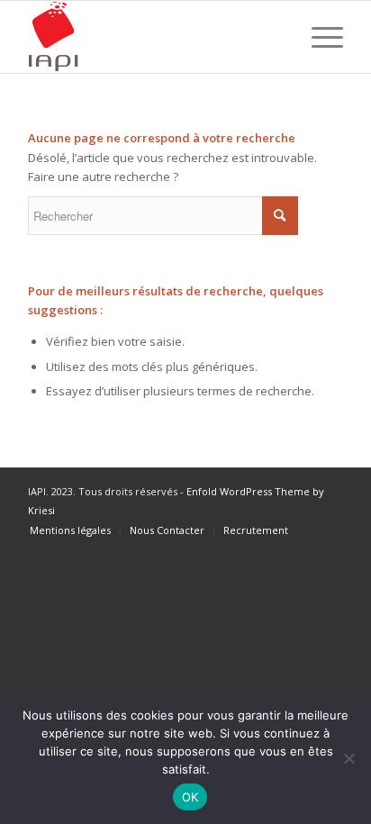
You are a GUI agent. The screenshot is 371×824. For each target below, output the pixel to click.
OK (190, 797)
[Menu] (318, 37)
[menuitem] (70, 530)
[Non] (348, 758)
